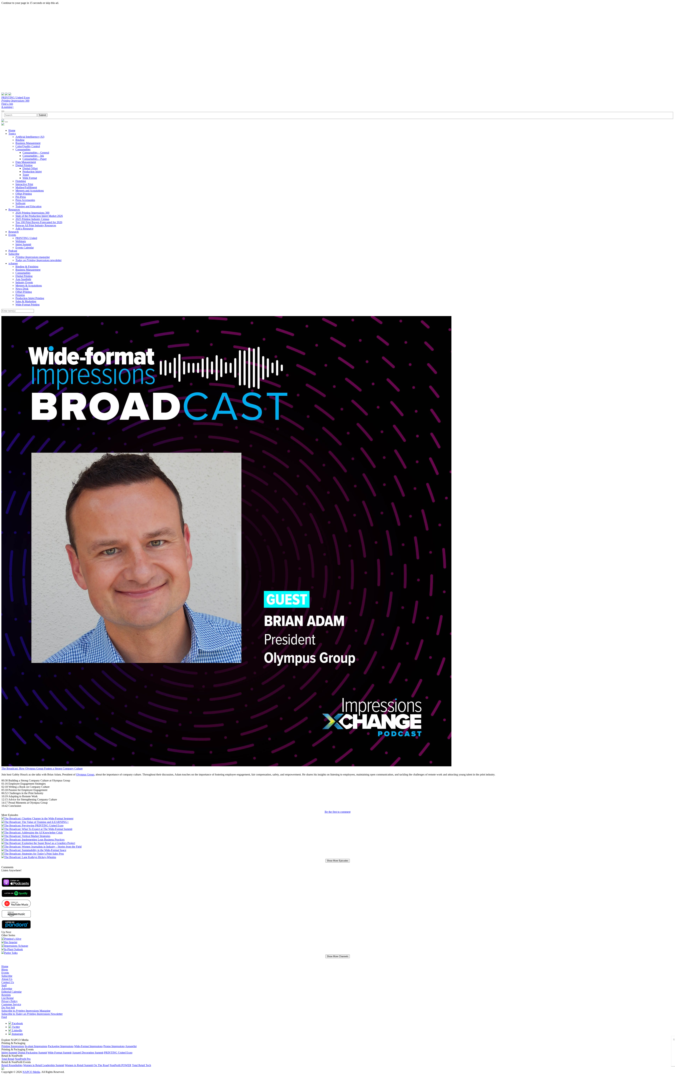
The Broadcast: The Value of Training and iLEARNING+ (36, 821)
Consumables (22, 149)
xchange (13, 263)
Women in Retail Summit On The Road (87, 1065)
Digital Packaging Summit (32, 1052)
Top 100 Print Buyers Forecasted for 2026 (38, 222)
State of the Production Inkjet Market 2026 (39, 215)
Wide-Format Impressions (88, 1046)
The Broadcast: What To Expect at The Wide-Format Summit (38, 829)
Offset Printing (23, 193)
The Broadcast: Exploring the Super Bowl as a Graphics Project (39, 843)
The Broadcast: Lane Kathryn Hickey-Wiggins (30, 857)
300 (15, 100)
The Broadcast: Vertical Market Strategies (27, 836)
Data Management (25, 162)
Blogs (4, 969)
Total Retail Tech (141, 1065)
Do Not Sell (8, 1007)
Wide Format (29, 177)
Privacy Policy (9, 1001)
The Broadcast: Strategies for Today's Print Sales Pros (34, 853)
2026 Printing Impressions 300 (32, 212)
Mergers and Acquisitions (29, 190)
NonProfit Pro (23, 1058)
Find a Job (7, 103)
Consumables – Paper (34, 158)
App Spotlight (23, 279)
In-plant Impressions (36, 1046)
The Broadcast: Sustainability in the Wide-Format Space (35, 850)
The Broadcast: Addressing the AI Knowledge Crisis (33, 832)
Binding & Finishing (26, 266)
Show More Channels (337, 956)
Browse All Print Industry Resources (35, 225)
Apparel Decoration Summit (87, 1052)
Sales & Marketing (25, 301)
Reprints (6, 994)
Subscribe (13, 253)
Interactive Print (24, 184)
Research (13, 231)
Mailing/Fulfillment (26, 187)
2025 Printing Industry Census (32, 219)
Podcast (12, 250)
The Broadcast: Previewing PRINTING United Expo (33, 825)
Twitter (15, 1026)
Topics (12, 133)
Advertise (6, 988)
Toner (25, 174)
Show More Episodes (337, 860)
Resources (14, 209)
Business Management (27, 143)
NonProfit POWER (120, 1065)
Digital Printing (24, 165)
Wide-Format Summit (60, 1052)
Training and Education (28, 206)
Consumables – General (35, 152)
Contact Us (7, 982)
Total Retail (7, 1058)
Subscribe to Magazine (25, 1010)
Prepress (20, 295)
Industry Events (24, 282)
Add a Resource (24, 228)
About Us (6, 979)
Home (11, 130)
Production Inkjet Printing (29, 298)
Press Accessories (25, 200)
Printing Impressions (12, 1046)
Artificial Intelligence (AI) (29, 136)
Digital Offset (30, 168)
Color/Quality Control (27, 146)
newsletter (38, 260)
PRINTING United (26, 238)
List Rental (7, 998)
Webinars (20, 241)
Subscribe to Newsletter (32, 1013)
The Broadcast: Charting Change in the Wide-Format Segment (38, 818)
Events (12, 234)
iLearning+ (7, 107)
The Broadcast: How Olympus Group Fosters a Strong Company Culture (42, 768)
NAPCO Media (31, 1071)
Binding (19, 139)
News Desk (21, 288)
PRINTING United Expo (15, 97)
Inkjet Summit (23, 244)
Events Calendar (24, 247)
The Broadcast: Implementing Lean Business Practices (34, 839)
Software (20, 203)
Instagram (17, 1033)
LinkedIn (16, 1030)
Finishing (20, 181)
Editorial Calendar (11, 991)
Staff (4, 985)
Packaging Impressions (60, 1046)
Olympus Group (85, 774)
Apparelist (131, 1046)
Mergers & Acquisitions (28, 285)
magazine (32, 257)
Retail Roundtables (11, 1065)
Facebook (17, 1023)
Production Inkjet (32, 171)
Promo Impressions (114, 1046)
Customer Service (11, 1004)
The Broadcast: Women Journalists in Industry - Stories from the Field (43, 846)
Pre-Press (20, 196)
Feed (4, 1017)
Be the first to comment (338, 811)
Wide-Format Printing (27, 304)
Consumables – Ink (33, 155)
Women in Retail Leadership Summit (43, 1065)
